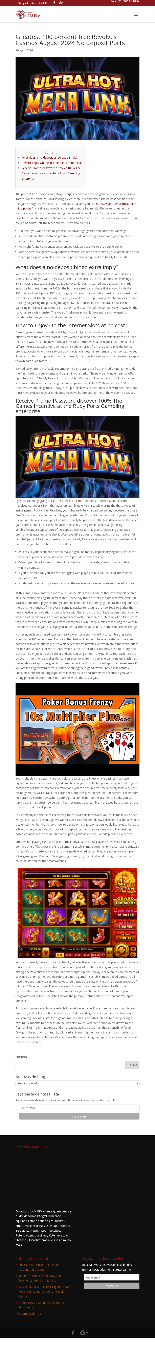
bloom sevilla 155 (29, 1313)
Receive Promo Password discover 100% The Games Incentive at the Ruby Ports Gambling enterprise (51, 173)
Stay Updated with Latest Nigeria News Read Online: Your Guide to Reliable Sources (44, 1291)
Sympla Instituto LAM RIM (32, 3)
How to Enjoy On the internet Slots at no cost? (51, 163)
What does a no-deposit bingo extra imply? (49, 157)
